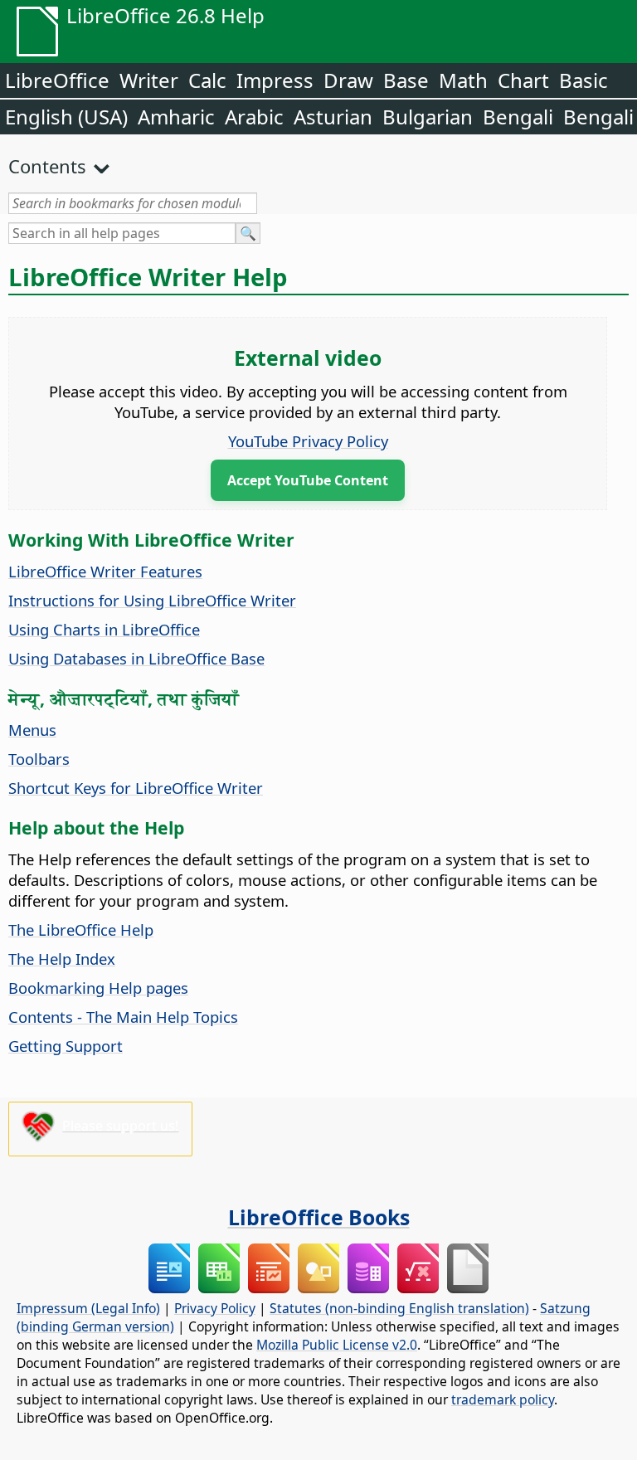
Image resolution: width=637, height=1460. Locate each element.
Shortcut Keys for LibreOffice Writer (135, 787)
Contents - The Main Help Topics (123, 1016)
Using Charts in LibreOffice (104, 629)
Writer (148, 80)
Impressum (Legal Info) (88, 1308)
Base (406, 80)
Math (463, 80)
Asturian (333, 116)
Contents (47, 165)
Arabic (254, 116)
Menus (32, 729)
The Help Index (61, 958)
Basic (583, 80)
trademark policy (502, 1399)
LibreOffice (57, 80)
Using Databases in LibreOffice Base (136, 658)
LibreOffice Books (319, 1217)
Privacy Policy (214, 1308)
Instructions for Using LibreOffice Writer (152, 600)
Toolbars (39, 758)
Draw (348, 80)
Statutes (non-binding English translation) (399, 1308)
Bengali (518, 116)
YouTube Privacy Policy (308, 441)
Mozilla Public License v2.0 (336, 1345)
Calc (207, 80)
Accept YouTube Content (307, 480)
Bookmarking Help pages (98, 987)
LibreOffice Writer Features (105, 571)
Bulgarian (427, 116)
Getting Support (65, 1045)
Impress (275, 80)
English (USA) (66, 116)
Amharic (176, 116)
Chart (523, 80)
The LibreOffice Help (80, 929)
